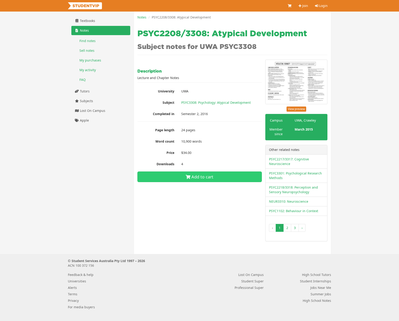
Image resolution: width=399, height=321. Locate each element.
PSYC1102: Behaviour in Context (293, 211)
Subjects (86, 101)
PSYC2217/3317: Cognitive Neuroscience (289, 161)
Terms (72, 294)
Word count (164, 141)
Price (170, 152)
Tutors (84, 91)
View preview (296, 109)
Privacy (73, 300)
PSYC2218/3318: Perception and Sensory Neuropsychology (293, 189)
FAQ (82, 79)
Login (323, 5)
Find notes (87, 41)
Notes (141, 17)
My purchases (90, 60)
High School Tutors (316, 274)
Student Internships (315, 281)
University (166, 91)
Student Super (252, 281)
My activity (87, 70)
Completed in (163, 114)
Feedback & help (81, 274)
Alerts (72, 287)
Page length (164, 130)
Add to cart (201, 177)
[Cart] (289, 6)
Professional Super (249, 287)
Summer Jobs (321, 294)
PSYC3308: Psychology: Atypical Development (216, 102)
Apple (84, 120)
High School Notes (317, 300)
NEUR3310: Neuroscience (288, 201)
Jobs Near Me (320, 287)
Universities (77, 281)
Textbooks (87, 20)
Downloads (165, 164)
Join (304, 5)
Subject (168, 102)
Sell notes (86, 50)
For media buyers (81, 307)
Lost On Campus (92, 110)
